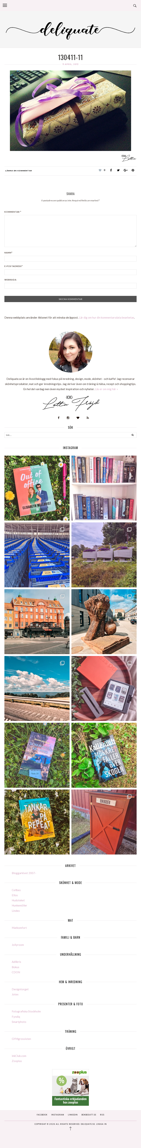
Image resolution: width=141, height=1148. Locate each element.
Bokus (15, 967)
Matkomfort (19, 927)
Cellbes (16, 890)
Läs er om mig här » (106, 389)
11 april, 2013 (71, 64)
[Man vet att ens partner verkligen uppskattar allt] (104, 688)
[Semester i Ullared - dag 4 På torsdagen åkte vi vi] (104, 554)
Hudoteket (18, 900)
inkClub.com (19, 1055)
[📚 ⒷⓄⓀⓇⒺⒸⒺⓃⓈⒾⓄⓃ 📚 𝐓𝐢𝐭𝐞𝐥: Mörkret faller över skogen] (104, 755)
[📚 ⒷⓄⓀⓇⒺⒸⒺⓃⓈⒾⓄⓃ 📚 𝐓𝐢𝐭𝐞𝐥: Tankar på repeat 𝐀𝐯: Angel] (37, 822)
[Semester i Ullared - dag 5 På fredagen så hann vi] (37, 554)
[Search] (133, 435)
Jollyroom (18, 944)
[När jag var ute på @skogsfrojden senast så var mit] (104, 822)
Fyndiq (16, 1016)
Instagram (57, 1114)
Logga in (101, 1124)
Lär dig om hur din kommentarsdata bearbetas (106, 317)
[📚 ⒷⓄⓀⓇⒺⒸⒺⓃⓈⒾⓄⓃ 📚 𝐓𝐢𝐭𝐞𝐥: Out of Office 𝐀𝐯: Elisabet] (37, 488)
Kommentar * (12, 212)
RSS (102, 1114)
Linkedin (73, 1114)
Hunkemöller (19, 905)
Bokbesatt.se (89, 1114)
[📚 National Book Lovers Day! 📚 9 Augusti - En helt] (104, 488)
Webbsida (10, 279)
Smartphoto (19, 1021)
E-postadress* (13, 266)
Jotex (15, 994)
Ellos (15, 895)
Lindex (16, 910)
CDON (16, 972)
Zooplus (17, 1061)
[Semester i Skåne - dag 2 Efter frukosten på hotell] (104, 621)
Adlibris (16, 961)
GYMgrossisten (21, 1038)
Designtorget (20, 989)
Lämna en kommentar (18, 171)
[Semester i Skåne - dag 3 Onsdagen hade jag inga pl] (37, 621)
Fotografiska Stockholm (26, 1011)
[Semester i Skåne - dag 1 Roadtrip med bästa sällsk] (37, 688)
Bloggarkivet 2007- (24, 873)
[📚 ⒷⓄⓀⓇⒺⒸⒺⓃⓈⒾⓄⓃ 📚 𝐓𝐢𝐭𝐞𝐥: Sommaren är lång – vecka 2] (37, 755)
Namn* (8, 252)
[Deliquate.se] (70, 30)
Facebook (42, 1114)
